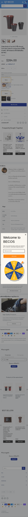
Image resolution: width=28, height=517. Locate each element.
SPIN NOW (14, 256)
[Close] (25, 234)
